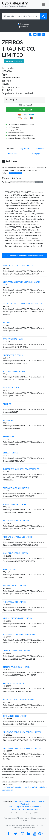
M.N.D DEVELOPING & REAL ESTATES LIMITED (22, 732)
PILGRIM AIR (8, 420)
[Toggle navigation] (43, 4)
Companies (24, 24)
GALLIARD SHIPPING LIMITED (15, 553)
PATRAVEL (7, 323)
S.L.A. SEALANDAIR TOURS (14, 371)
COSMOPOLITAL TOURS (13, 339)
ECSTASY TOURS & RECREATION (16, 488)
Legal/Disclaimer (22, 807)
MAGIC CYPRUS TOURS (13, 355)
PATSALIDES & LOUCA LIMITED (16, 521)
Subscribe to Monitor (13, 61)
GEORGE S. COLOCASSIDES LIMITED (18, 266)
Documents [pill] (39, 149)
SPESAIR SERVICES (11, 453)
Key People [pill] (24, 149)
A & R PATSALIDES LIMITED (14, 602)
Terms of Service (17, 809)
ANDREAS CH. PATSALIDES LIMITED (18, 537)
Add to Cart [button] (26, 109)
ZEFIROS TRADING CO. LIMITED (16, 651)
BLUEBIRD (7, 404)
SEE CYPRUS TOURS (11, 388)
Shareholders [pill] (13, 154)
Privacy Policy (32, 809)
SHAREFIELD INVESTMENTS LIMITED (18, 700)
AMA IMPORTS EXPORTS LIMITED (17, 618)
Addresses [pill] (9, 149)
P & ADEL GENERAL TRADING (15, 504)
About (10, 807)
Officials (24, 27)
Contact (35, 807)
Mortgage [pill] (36, 154)
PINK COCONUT (10, 569)
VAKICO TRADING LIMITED (14, 586)
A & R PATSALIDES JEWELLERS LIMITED (19, 634)
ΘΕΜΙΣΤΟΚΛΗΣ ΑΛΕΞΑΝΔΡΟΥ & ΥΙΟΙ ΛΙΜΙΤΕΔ (22, 304)
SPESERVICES (8, 437)
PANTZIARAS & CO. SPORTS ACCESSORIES (21, 469)
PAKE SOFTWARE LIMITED (14, 683)
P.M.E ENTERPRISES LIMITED (15, 716)
